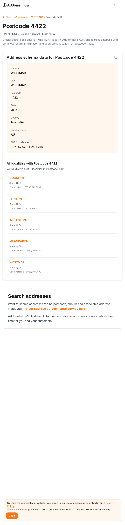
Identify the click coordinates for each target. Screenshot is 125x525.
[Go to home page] (18, 5)
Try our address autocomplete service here (54, 308)
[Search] (114, 5)
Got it (12, 515)
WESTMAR (37, 17)
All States (7, 17)
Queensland (21, 17)
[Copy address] (115, 57)
